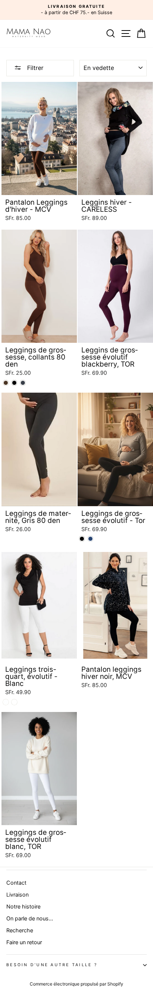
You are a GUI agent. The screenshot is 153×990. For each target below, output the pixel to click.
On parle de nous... (29, 918)
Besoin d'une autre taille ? (51, 964)
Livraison (17, 894)
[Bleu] (90, 539)
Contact (16, 882)
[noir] (14, 383)
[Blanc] (6, 702)
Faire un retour (24, 942)
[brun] (6, 383)
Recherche (19, 930)
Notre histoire (23, 906)
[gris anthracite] (23, 383)
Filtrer (34, 67)
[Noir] (82, 539)
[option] (76, 10)
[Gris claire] (14, 702)
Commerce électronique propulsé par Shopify (76, 984)
